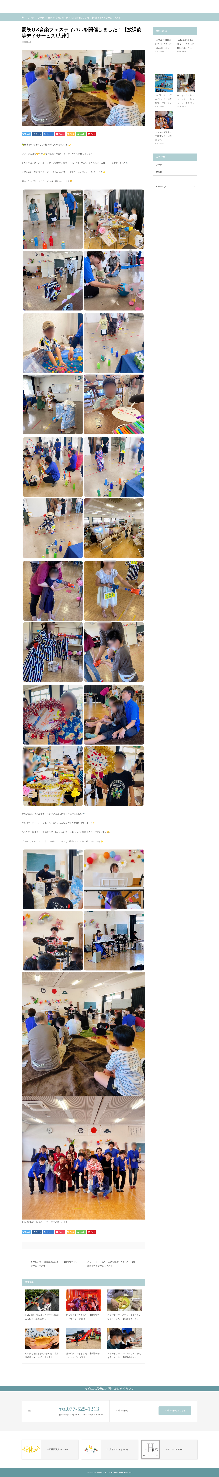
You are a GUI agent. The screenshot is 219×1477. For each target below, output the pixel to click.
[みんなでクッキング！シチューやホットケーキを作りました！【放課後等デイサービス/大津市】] (186, 83)
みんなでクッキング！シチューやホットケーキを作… (185, 99)
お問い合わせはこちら (174, 1410)
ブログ (159, 164)
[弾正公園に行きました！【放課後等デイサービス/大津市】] (83, 1338)
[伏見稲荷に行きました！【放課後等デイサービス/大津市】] (83, 1300)
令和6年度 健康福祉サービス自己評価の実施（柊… (185, 44)
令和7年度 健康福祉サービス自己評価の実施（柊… (163, 44)
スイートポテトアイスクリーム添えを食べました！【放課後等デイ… (124, 1355)
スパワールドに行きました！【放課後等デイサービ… (163, 99)
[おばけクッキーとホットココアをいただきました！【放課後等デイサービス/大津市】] (124, 1300)
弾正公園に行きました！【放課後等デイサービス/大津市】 (83, 1355)
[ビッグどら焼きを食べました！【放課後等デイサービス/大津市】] (42, 1338)
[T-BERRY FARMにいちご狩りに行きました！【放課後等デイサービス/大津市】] (42, 1300)
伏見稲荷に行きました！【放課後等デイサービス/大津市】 (83, 1317)
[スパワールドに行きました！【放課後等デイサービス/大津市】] (164, 83)
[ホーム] (23, 17)
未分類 (159, 172)
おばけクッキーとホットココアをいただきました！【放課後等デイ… (124, 1317)
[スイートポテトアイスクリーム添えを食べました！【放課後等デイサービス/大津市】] (124, 1338)
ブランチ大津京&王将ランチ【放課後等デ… (163, 136)
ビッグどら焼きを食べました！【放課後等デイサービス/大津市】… (41, 1355)
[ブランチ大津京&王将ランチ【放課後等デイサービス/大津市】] (164, 120)
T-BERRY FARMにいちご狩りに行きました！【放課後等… (42, 1317)
